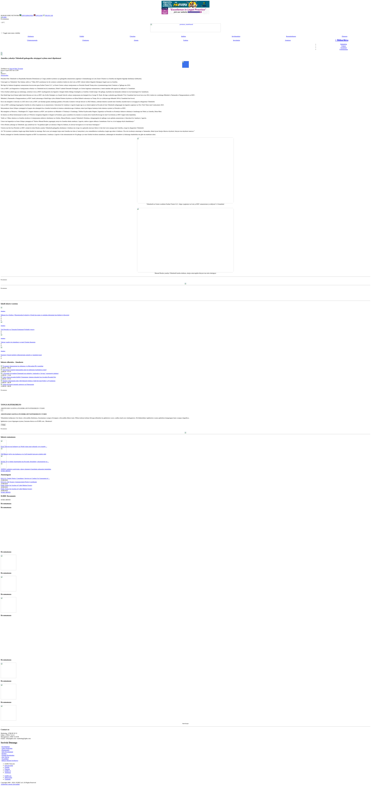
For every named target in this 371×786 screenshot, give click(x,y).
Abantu (136, 40)
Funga (3, 424)
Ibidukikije (343, 44)
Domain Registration (8, 755)
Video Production (7, 748)
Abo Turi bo (5, 757)
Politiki (82, 36)
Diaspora (344, 36)
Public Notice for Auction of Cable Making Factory (16, 485)
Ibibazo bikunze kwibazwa (10, 760)
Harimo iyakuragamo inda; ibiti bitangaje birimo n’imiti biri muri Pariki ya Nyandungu (29, 381)
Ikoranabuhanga (291, 36)
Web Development (7, 752)
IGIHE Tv (8, 771)
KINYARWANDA (27, 15)
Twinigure (343, 47)
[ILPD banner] (185, 14)
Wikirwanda (8, 777)
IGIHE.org (8, 776)
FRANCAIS (49, 15)
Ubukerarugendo (32, 40)
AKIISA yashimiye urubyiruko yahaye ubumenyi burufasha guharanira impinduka (26, 469)
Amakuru (288, 40)
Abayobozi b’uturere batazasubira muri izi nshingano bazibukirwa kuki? (25, 370)
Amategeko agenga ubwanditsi (10, 784)
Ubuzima (132, 36)
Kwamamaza (6, 746)
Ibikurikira (341, 40)
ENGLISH (39, 15)
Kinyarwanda (9, 765)
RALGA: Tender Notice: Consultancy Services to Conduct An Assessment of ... (25, 478)
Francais (7, 769)
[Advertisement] (185, 295)
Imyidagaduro (236, 36)
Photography (5, 750)
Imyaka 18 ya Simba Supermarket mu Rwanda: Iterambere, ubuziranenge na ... (25, 461)
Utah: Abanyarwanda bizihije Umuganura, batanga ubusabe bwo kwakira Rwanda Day (29, 377)
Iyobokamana (344, 49)
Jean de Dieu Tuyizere (16, 68)
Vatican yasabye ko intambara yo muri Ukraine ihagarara (18, 342)
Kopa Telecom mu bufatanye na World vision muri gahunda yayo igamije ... (24, 446)
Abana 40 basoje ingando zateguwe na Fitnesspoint (18, 384)
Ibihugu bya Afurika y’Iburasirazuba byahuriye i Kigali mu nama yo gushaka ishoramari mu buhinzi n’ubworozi (35, 315)
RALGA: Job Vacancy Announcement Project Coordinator (19, 482)
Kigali (3, 21)
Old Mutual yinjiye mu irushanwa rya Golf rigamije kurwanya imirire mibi (23, 454)
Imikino (183, 36)
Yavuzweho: (4, 75)
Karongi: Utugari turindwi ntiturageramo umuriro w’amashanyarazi (21, 355)
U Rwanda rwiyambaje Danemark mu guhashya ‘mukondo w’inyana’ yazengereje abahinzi (30, 373)
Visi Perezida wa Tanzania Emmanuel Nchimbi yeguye (17, 329)
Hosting (4, 753)
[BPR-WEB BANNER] (185, 7)
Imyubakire (236, 40)
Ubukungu (85, 40)
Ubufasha (8, 779)
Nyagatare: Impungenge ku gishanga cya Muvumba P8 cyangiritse (23, 366)
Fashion (185, 40)
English (7, 767)
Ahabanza (31, 36)
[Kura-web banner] (185, 27)
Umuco (343, 46)
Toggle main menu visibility (11, 33)
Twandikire (5, 759)
